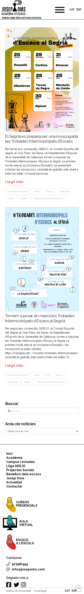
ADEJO (37, 191)
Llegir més (14, 182)
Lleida (10, 198)
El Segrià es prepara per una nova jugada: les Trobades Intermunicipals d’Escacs (42, 139)
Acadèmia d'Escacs (17, 191)
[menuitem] (72, 10)
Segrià (24, 198)
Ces (48, 375)
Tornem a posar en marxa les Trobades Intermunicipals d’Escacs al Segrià (39, 318)
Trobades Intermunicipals (51, 382)
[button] (59, 9)
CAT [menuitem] (72, 9)
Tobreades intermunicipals (48, 198)
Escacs (49, 191)
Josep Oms (64, 191)
